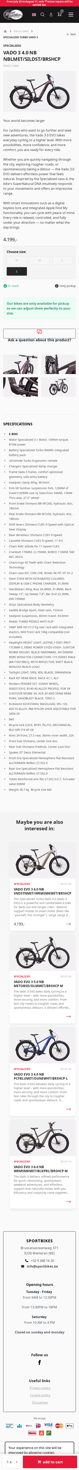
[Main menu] (71, 14)
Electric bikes (21, 31)
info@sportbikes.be (42, 1266)
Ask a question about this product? (39, 337)
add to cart (53, 1461)
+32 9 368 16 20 (42, 1260)
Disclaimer (40, 1402)
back (73, 34)
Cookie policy (40, 1395)
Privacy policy (40, 1388)
